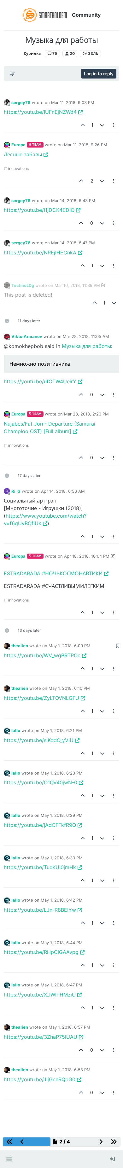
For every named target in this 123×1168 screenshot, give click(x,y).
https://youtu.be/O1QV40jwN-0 (40, 782)
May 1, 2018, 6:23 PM (62, 773)
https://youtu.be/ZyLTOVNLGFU (41, 698)
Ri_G (15, 491)
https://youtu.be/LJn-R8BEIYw (40, 910)
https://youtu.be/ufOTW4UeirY (40, 381)
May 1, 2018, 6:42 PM (62, 900)
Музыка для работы (86, 346)
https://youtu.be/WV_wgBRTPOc (42, 655)
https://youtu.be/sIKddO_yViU (38, 740)
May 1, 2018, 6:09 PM (70, 645)
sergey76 (21, 102)
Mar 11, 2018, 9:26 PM (85, 144)
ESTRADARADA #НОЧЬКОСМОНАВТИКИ (53, 573)
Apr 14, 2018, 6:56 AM (63, 491)
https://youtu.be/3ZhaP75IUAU (40, 1037)
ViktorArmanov (26, 336)
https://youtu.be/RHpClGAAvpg (41, 952)
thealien (19, 645)
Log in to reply (99, 73)
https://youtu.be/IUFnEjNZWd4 (40, 112)
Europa (18, 144)
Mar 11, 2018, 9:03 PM (72, 102)
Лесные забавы (23, 154)
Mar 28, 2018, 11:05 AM (86, 336)
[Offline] (7, 102)
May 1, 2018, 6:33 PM (62, 857)
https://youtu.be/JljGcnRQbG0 (39, 1079)
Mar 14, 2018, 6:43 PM (73, 200)
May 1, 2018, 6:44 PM (62, 942)
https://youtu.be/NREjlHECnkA (40, 252)
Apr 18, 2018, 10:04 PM (86, 556)
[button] (9, 1159)
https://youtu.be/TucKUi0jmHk (40, 867)
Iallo (15, 730)
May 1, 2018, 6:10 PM (69, 688)
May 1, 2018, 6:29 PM (62, 815)
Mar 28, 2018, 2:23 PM (86, 413)
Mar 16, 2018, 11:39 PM (77, 285)
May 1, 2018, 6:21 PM (61, 730)
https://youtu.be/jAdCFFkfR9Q (40, 825)
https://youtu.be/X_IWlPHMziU (40, 994)
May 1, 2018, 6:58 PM (70, 1069)
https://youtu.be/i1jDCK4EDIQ (39, 210)
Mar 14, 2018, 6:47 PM (73, 242)
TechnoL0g (22, 285)
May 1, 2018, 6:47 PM (61, 984)
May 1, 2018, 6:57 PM (69, 1027)
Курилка (32, 53)
